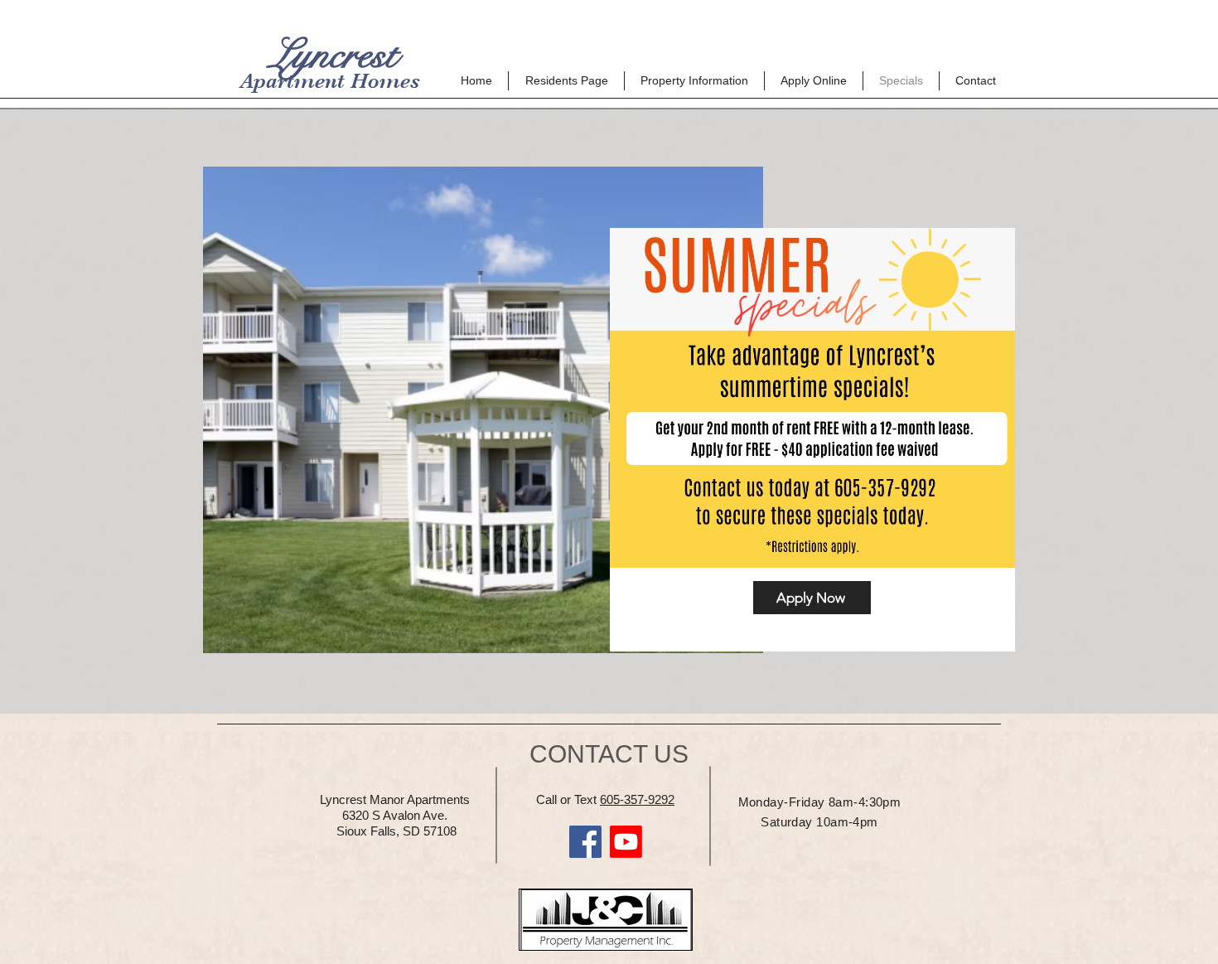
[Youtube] (626, 842)
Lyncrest (328, 55)
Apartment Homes (330, 81)
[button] (566, 80)
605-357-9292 (637, 799)
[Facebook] (585, 842)
